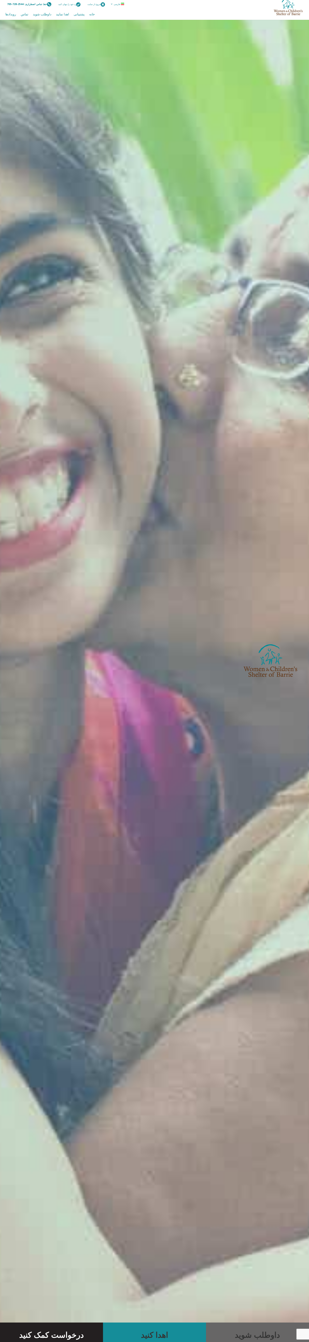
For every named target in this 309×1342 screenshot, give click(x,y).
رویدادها (10, 14)
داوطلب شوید (42, 14)
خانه (92, 14)
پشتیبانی (79, 14)
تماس (24, 14)
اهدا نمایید (62, 14)
